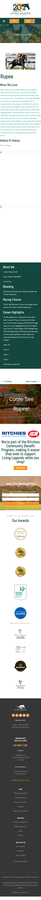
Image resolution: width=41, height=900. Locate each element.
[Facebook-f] (13, 715)
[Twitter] (24, 715)
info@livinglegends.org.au (20, 780)
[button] (4, 21)
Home (12, 34)
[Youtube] (20, 715)
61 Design (23, 892)
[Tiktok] (27, 715)
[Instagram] (17, 715)
